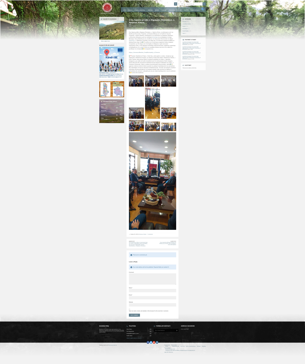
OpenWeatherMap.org (112, 345)
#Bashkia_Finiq (142, 52)
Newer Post (132, 241)
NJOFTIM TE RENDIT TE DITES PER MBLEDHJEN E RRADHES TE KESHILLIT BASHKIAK (192, 43)
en (182, 4)
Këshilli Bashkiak (139, 10)
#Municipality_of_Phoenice (153, 52)
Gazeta (186, 10)
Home (130, 26)
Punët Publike (186, 31)
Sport (184, 33)
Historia (150, 10)
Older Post (173, 241)
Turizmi (164, 10)
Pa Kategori (185, 28)
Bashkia (130, 10)
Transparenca (194, 10)
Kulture (144, 234)
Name (131, 287)
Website (131, 302)
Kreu (124, 10)
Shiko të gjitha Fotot (105, 41)
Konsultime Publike (187, 24)
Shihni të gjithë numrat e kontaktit (134, 338)
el (179, 4)
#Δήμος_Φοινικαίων (134, 52)
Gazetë (134, 26)
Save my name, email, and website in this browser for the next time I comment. (149, 311)
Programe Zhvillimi (175, 10)
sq (175, 4)
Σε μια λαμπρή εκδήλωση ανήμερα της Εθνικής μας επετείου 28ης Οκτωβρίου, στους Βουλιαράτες (167, 243)
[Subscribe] (177, 330)
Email (130, 295)
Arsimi (157, 10)
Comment (131, 272)
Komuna (141, 234)
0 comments (150, 234)
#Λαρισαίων (132, 40)
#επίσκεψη (155, 37)
